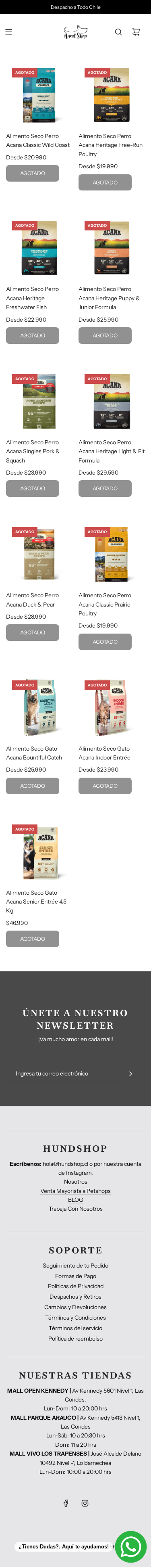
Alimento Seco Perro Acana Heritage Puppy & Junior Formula (109, 298)
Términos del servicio (75, 1328)
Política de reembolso (75, 1338)
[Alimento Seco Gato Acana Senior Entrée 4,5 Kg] (39, 851)
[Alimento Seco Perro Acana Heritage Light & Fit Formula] (112, 401)
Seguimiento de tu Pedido (75, 1265)
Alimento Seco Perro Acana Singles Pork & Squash (33, 451)
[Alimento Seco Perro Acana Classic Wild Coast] (39, 95)
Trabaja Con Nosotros (76, 1208)
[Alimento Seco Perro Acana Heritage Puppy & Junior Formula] (112, 248)
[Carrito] (136, 32)
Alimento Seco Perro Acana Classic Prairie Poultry (105, 604)
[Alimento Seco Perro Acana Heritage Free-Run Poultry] (112, 95)
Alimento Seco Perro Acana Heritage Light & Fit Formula (112, 451)
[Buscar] (118, 32)
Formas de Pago (75, 1276)
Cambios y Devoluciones (75, 1307)
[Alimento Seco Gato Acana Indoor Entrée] (112, 707)
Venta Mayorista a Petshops (75, 1191)
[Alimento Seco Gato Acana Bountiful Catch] (39, 707)
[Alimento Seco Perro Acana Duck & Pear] (39, 554)
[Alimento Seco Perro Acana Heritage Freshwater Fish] (39, 248)
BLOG (75, 1199)
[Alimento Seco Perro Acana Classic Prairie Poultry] (112, 554)
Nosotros (75, 1181)
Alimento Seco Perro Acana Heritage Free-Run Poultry (111, 145)
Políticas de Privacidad (75, 1286)
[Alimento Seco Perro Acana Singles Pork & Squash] (39, 401)
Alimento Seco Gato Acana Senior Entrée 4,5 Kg (36, 901)
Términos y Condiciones (75, 1317)
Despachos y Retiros (75, 1296)
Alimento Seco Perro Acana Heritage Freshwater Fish (32, 298)
